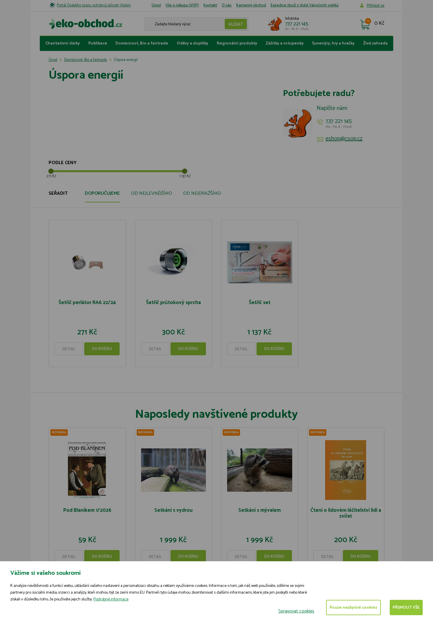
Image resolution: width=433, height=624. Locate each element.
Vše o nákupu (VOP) (182, 5)
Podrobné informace (110, 599)
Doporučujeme (102, 193)
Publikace (97, 43)
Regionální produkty (237, 43)
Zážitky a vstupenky (285, 43)
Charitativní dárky (62, 43)
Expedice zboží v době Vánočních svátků (304, 5)
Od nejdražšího (202, 193)
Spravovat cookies (296, 611)
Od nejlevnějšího (151, 193)
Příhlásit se (375, 6)
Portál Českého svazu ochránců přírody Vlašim (94, 5)
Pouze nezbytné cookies (353, 607)
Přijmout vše (406, 607)
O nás (227, 5)
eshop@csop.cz (344, 138)
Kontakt (210, 5)
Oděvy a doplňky (192, 43)
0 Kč (379, 23)
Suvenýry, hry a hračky (333, 43)
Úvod (156, 5)
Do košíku (102, 349)
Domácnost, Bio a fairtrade (141, 43)
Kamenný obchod (251, 5)
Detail (68, 349)
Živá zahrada (375, 43)
